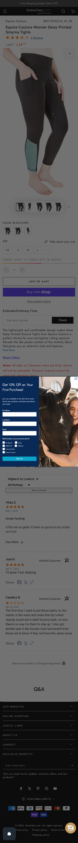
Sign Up (19, 458)
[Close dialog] (76, 378)
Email (4, 429)
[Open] (9, 833)
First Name (6, 410)
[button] (70, 828)
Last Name (6, 420)
